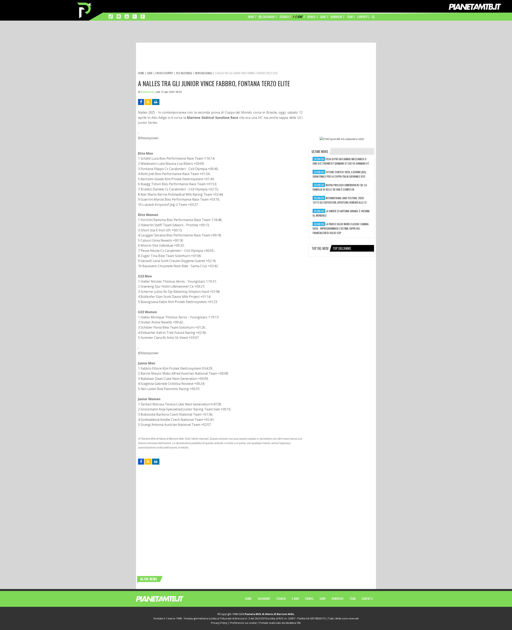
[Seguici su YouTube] (126, 16)
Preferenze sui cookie (243, 623)
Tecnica (281, 598)
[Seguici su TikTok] (110, 16)
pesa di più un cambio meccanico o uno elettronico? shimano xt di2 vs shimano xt (341, 161)
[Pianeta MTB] (167, 598)
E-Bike (295, 598)
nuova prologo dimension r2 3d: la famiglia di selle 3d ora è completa (340, 187)
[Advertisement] (211, 58)
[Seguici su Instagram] (118, 16)
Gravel (309, 598)
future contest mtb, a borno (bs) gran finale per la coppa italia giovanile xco (339, 174)
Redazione (147, 92)
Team (352, 598)
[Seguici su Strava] (134, 16)
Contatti (367, 598)
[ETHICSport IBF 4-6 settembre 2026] (342, 138)
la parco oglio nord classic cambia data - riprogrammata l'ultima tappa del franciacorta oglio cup (341, 228)
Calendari (264, 598)
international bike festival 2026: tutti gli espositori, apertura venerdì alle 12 (340, 200)
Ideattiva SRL (293, 623)
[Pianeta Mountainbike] (84, 10)
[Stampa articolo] (155, 102)
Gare (323, 598)
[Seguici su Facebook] (142, 16)
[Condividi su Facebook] (141, 102)
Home (248, 598)
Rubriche (337, 598)
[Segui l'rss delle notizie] (148, 102)
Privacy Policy (219, 623)
